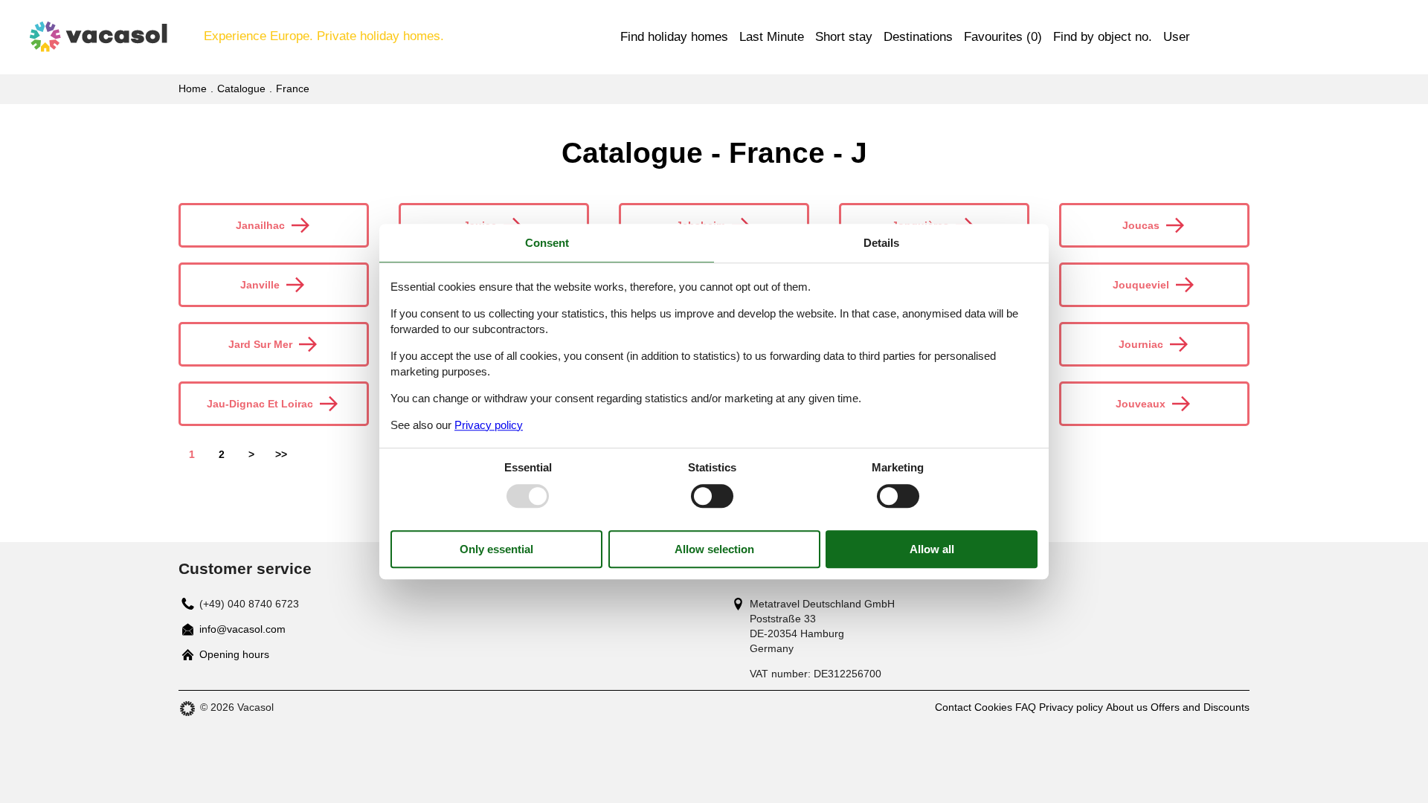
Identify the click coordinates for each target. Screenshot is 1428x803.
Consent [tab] (547, 242)
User (1176, 37)
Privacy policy (1071, 707)
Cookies (993, 707)
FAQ (1025, 707)
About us (1127, 707)
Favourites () (1003, 37)
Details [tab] (881, 242)
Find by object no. (1102, 37)
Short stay (843, 37)
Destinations (918, 37)
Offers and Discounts (1200, 707)
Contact (953, 707)
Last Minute (771, 37)
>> (281, 454)
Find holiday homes (674, 37)
